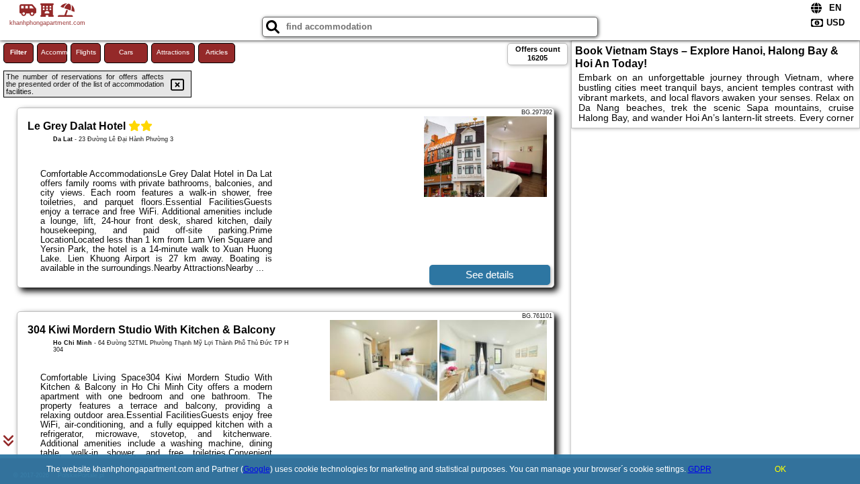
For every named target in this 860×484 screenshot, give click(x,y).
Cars (126, 52)
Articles (217, 52)
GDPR (700, 469)
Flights (86, 52)
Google (256, 469)
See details (490, 274)
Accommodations (54, 52)
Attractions (173, 52)
